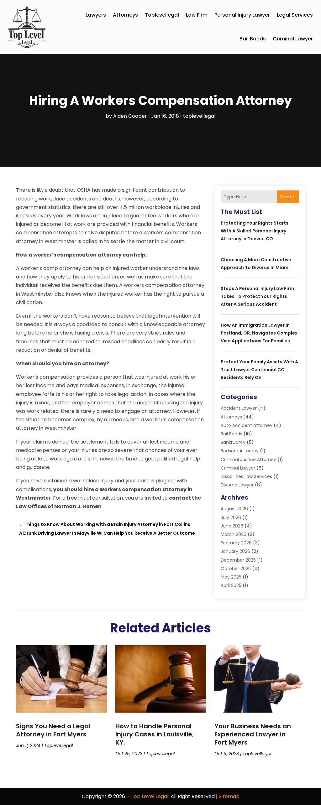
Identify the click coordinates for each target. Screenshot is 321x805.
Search (288, 197)
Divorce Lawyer (237, 485)
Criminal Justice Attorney (248, 459)
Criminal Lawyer (293, 38)
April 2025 (231, 585)
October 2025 (236, 568)
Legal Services (295, 14)
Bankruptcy (233, 442)
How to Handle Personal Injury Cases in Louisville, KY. (154, 734)
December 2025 (238, 560)
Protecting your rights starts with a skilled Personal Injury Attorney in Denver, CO (254, 231)
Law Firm (197, 14)
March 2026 (233, 534)
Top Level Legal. (150, 796)
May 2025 (231, 577)
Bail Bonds (252, 38)
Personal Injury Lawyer (242, 14)
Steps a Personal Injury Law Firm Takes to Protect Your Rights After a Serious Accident (257, 296)
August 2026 (234, 509)
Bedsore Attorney (240, 451)
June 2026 (232, 526)
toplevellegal (162, 14)
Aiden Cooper (130, 116)
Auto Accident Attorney (246, 425)
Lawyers (96, 14)
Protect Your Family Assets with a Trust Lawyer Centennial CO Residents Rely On (259, 370)
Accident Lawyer (239, 408)
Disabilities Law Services (246, 476)
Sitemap (229, 796)
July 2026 (231, 517)
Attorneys (125, 14)
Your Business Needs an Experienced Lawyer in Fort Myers (252, 734)
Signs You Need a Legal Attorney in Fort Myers (53, 730)
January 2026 (235, 551)
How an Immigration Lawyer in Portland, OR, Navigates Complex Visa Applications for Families (259, 333)
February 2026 (236, 543)
